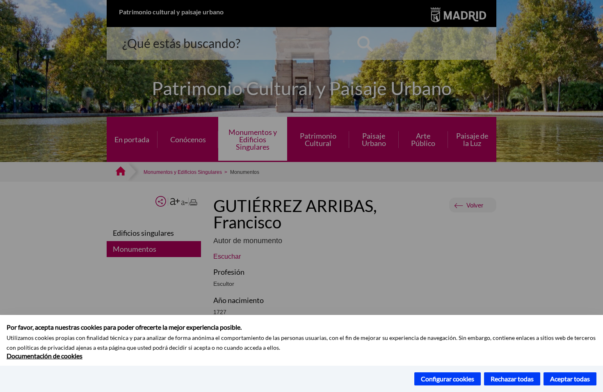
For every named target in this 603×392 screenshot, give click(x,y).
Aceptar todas (570, 379)
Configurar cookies (447, 379)
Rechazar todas (512, 379)
